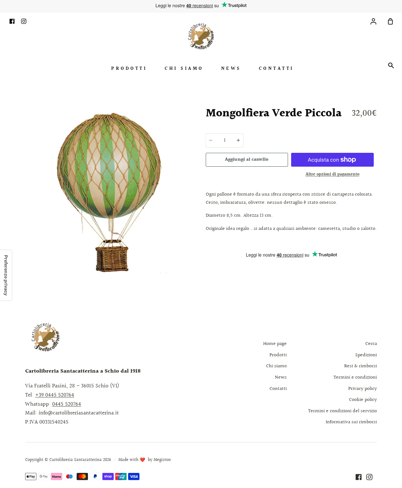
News (231, 68)
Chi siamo (184, 68)
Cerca (371, 344)
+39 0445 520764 (54, 395)
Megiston (162, 460)
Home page (275, 344)
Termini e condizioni (355, 377)
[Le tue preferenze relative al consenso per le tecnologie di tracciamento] (6, 275)
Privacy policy (362, 389)
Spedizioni (366, 355)
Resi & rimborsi (360, 366)
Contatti (276, 68)
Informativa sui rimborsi (351, 422)
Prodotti (129, 68)
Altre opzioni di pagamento (332, 174)
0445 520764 (66, 404)
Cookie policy (363, 400)
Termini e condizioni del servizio (342, 411)
